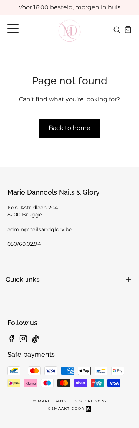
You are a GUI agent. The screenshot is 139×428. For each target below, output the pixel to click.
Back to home (69, 127)
